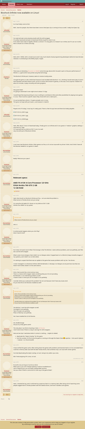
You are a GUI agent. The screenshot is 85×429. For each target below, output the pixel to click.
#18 (82, 345)
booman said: (17, 217)
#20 (82, 381)
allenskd (4, 15)
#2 (82, 35)
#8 (82, 141)
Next (7, 18)
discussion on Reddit (34, 71)
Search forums (11, 7)
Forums (11, 4)
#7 (82, 123)
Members (29, 4)
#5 (82, 87)
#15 (82, 269)
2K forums (42, 328)
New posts (3, 7)
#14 (82, 247)
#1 (82, 21)
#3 (82, 54)
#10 (82, 174)
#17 (82, 320)
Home (4, 4)
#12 (82, 214)
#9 (82, 155)
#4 (82, 68)
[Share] (80, 21)
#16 (82, 288)
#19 (82, 362)
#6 (82, 105)
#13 (82, 228)
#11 (82, 195)
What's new (19, 4)
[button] (7, 4)
